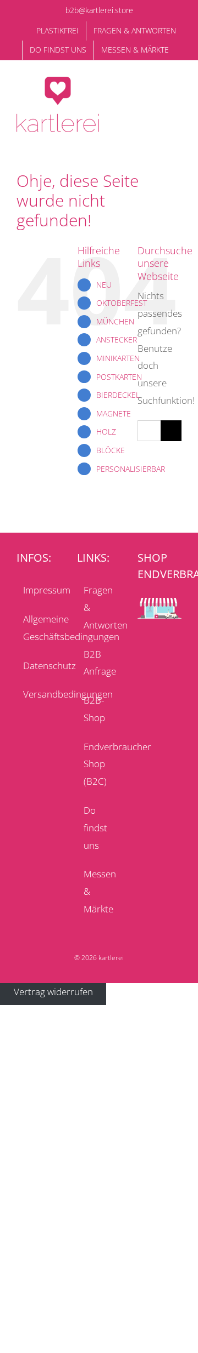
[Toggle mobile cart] (157, 90)
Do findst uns (95, 828)
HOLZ (106, 431)
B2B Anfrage (100, 663)
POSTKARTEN (119, 377)
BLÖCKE (110, 450)
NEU (104, 284)
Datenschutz (39, 665)
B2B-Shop (94, 709)
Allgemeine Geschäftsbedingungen (39, 628)
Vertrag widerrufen (53, 991)
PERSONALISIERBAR (130, 469)
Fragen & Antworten (100, 607)
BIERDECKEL (118, 395)
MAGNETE (113, 413)
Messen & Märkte (100, 891)
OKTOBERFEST (121, 303)
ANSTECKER (116, 339)
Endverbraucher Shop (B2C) (100, 764)
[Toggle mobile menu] (177, 90)
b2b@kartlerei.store (99, 10)
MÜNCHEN (115, 321)
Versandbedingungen (39, 694)
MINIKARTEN (118, 358)
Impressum (39, 590)
